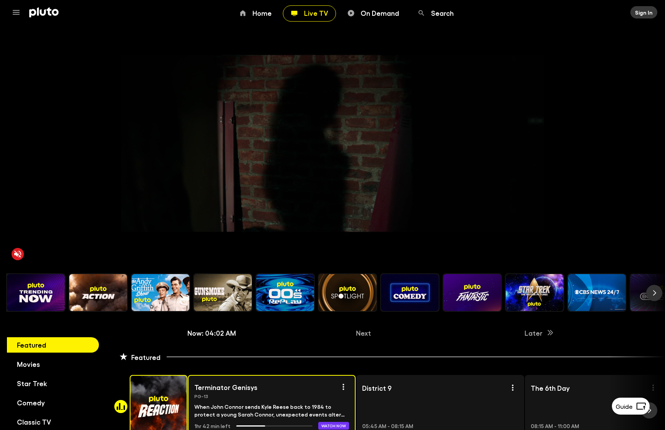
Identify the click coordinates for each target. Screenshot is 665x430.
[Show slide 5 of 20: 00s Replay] (285, 292)
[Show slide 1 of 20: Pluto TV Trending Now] (35, 292)
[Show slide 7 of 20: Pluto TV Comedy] (409, 292)
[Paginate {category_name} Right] (654, 293)
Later (534, 332)
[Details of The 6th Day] (653, 387)
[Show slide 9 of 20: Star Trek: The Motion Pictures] (534, 292)
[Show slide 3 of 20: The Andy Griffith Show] (160, 292)
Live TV (316, 12)
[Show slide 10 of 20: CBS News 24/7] (597, 292)
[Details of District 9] (513, 387)
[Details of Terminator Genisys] (343, 387)
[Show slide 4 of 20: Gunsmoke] (222, 292)
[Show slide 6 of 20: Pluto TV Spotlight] (347, 292)
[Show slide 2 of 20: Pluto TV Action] (98, 292)
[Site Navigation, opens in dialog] (18, 12)
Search (442, 12)
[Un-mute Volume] (18, 254)
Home (262, 12)
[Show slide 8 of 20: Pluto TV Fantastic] (472, 292)
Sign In (644, 12)
